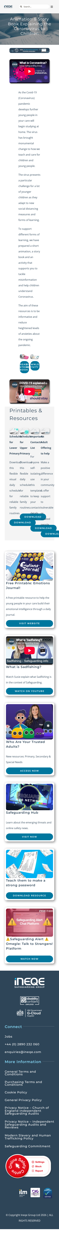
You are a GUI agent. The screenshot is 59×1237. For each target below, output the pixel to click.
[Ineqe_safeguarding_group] (8, 6)
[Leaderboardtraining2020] (29, 49)
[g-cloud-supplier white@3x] (29, 1010)
